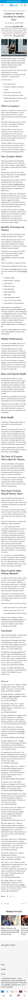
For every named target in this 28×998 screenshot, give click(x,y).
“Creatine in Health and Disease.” (11, 696)
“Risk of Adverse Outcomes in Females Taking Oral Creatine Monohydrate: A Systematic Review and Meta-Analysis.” (13, 797)
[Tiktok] (17, 978)
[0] (25, 5)
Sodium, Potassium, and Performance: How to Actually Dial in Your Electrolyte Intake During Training (10, 931)
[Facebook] (8, 896)
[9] (2, 326)
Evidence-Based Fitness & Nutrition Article (14, 11)
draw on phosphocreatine (16, 184)
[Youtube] (12, 978)
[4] (23, 271)
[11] (23, 353)
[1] (19, 206)
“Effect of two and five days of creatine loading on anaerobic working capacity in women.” (13, 809)
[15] (17, 452)
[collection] (10, 995)
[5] (24, 271)
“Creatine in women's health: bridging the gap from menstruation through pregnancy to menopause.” (13, 769)
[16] (19, 466)
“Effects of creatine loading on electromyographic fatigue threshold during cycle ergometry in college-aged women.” (13, 826)
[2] (17, 222)
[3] (14, 253)
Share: (3, 896)
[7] (2, 273)
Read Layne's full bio (18, 36)
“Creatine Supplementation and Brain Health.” (12, 855)
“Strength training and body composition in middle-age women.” (13, 717)
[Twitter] (14, 896)
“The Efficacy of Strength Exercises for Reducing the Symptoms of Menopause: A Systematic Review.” (13, 755)
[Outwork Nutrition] (14, 5)
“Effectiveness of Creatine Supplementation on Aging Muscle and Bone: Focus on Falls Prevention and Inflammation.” (14, 842)
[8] (8, 314)
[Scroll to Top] (25, 989)
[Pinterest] (11, 896)
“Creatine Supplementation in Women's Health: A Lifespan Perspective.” (12, 706)
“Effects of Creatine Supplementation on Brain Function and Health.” (14, 687)
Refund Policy (5, 980)
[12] (24, 357)
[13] (7, 412)
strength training (16, 269)
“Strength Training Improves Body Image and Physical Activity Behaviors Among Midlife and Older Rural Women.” (14, 744)
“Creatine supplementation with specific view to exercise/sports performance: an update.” (13, 882)
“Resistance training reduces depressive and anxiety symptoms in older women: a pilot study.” (13, 729)
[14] (16, 434)
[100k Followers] (8, 978)
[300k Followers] (3, 978)
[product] (4, 996)
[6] (26, 271)
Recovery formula (18, 620)
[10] (8, 334)
